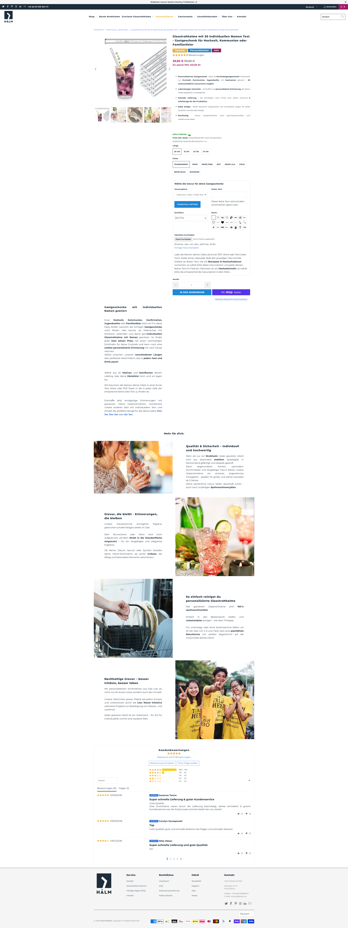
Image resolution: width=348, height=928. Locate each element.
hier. (206, 141)
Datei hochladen (183, 239)
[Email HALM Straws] (24, 7)
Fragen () (124, 788)
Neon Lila (230, 164)
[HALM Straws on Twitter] (3, 7)
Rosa (195, 164)
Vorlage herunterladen (186, 247)
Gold (242, 164)
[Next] (169, 69)
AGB (161, 886)
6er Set (128, 414)
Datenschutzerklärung (169, 891)
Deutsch (310, 7)
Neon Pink (207, 164)
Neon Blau (180, 172)
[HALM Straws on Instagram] (16, 7)
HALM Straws (106, 921)
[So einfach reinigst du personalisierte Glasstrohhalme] (133, 618)
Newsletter (196, 881)
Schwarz (194, 172)
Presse (194, 895)
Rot (219, 164)
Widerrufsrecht (165, 895)
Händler (130, 895)
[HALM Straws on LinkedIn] (20, 7)
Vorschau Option (187, 204)
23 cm (196, 151)
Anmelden (331, 7)
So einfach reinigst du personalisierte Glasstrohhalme (210, 598)
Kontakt (129, 881)
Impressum (164, 881)
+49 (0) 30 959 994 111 (38, 7)
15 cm (186, 151)
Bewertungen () (106, 788)
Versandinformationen (136, 886)
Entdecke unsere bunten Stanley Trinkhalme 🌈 (174, 2)
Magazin (195, 886)
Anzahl (176, 279)
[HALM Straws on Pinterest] (12, 7)
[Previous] (96, 69)
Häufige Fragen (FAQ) (136, 891)
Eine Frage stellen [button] (188, 763)
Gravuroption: (180, 189)
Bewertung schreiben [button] (162, 763)
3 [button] (174, 859)
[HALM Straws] (8, 17)
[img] (103, 795)
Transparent (181, 164)
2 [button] (170, 859)
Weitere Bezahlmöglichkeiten (231, 299)
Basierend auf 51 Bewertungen (174, 757)
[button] (93, 16)
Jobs (194, 891)
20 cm (177, 151)
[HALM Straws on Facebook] (7, 7)
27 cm (205, 151)
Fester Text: (216, 189)
